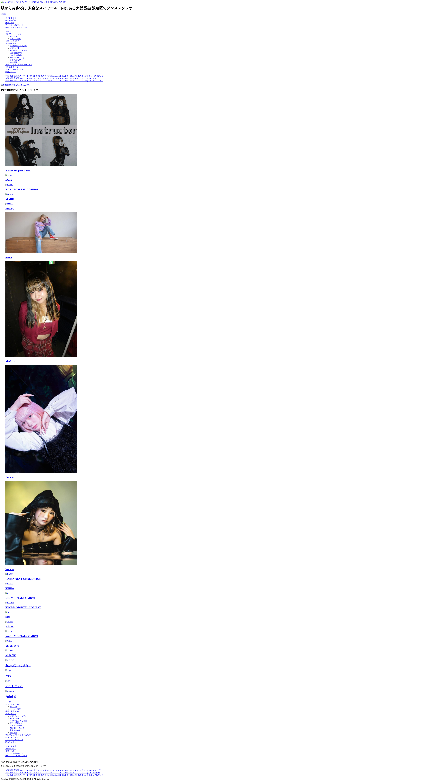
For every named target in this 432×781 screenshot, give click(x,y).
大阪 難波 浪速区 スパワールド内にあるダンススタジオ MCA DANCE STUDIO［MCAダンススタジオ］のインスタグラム (54, 76)
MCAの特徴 (14, 48)
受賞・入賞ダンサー (13, 41)
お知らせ (13, 36)
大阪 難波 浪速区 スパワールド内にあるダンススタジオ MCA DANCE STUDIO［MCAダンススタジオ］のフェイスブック (54, 81)
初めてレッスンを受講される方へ (18, 65)
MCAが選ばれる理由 (18, 50)
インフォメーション (13, 34)
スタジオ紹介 (10, 43)
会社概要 (13, 62)
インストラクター (12, 67)
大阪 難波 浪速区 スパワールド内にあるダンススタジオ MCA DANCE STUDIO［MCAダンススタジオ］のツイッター (52, 78)
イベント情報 (15, 39)
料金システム (10, 72)
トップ (8, 32)
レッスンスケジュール (14, 69)
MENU (3, 14)
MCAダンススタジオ (18, 46)
